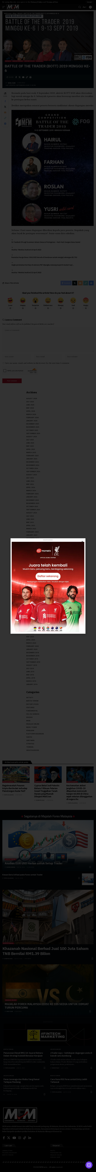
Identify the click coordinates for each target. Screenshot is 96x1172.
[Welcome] (88, 1164)
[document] (48, 586)
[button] (82, 541)
